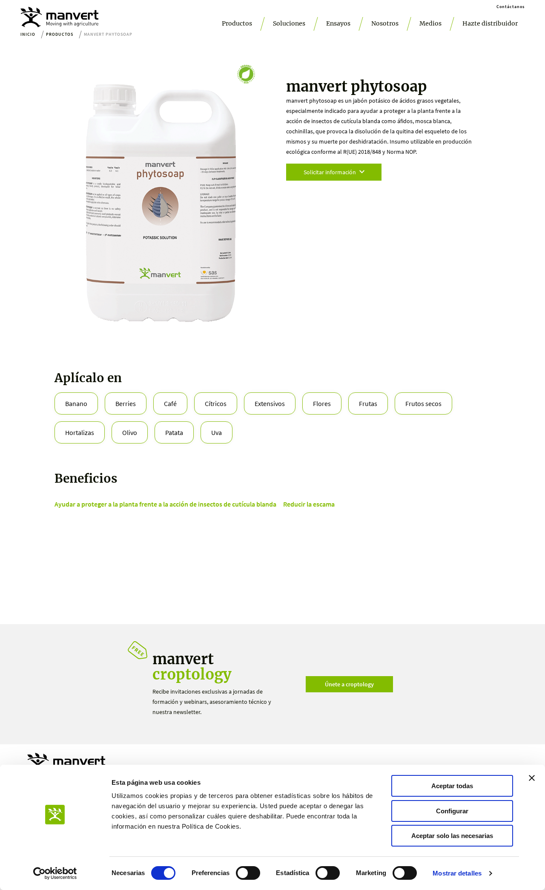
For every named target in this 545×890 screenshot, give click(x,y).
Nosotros (385, 23)
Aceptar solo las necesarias (452, 835)
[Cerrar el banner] (532, 778)
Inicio (27, 34)
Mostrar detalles (457, 873)
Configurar (452, 811)
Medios (430, 23)
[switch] (248, 873)
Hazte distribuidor (490, 23)
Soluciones (289, 23)
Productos (237, 23)
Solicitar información (330, 172)
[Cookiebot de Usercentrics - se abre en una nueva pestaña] (55, 873)
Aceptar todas (452, 785)
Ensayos (338, 23)
